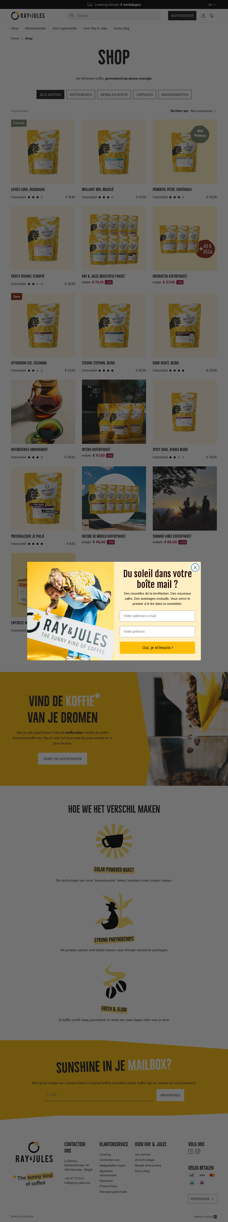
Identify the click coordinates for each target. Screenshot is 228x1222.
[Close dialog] (195, 567)
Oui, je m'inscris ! (157, 647)
